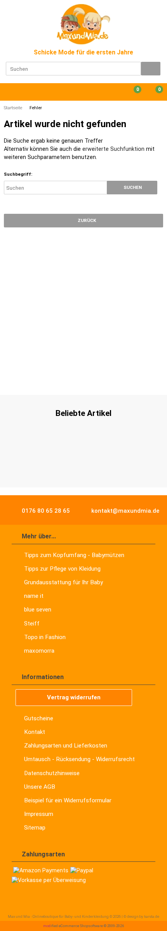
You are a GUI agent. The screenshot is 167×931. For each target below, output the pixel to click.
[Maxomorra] (64, 379)
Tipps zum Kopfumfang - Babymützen (74, 555)
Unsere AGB (39, 786)
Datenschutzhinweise (52, 773)
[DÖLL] (36, 379)
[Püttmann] (116, 379)
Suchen (132, 187)
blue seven (37, 609)
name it (33, 595)
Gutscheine (38, 718)
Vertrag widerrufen (74, 697)
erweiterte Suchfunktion (113, 149)
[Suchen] (150, 68)
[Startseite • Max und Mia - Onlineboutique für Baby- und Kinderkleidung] (84, 24)
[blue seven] (148, 379)
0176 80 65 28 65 (45, 510)
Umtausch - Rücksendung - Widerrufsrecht (79, 759)
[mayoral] (13, 379)
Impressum (38, 813)
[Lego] (91, 379)
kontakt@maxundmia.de (124, 510)
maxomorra (39, 650)
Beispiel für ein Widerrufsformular (67, 800)
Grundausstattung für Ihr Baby (63, 582)
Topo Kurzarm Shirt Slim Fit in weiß (83, 465)
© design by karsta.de (141, 916)
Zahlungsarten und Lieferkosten (65, 745)
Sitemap (34, 827)
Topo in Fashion (45, 637)
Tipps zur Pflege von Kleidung (62, 568)
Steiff (32, 623)
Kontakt (34, 731)
